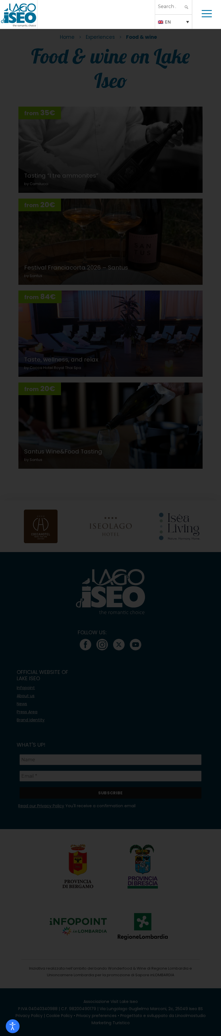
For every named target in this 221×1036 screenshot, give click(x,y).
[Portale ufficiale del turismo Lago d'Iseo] (18, 14)
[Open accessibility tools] (13, 1026)
